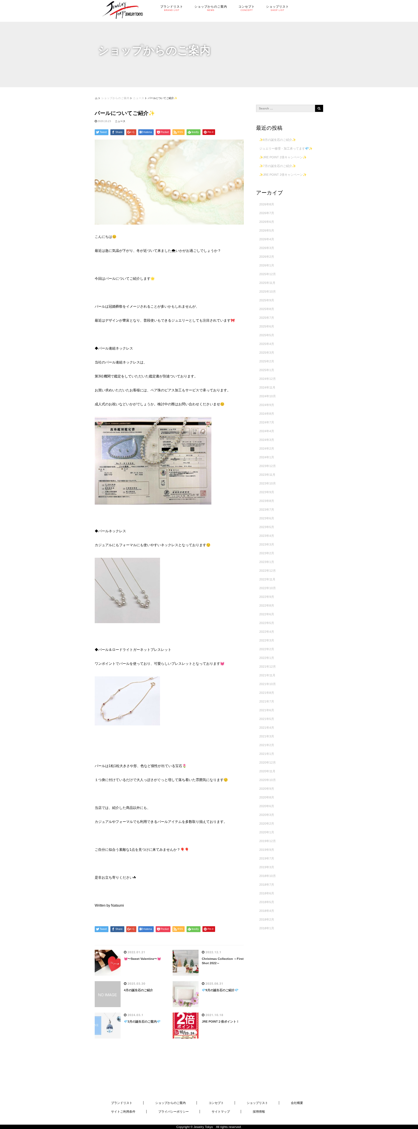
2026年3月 (266, 248)
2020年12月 (267, 762)
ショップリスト (257, 1103)
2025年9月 (266, 300)
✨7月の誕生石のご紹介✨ (277, 166)
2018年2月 (266, 919)
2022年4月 (266, 631)
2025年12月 (267, 274)
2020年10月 (267, 780)
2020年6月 (266, 806)
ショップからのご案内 (115, 98)
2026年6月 (266, 221)
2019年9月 (266, 849)
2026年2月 (266, 256)
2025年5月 (266, 335)
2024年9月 (266, 405)
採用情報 (259, 1111)
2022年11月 (267, 579)
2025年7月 (266, 317)
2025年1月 (266, 370)
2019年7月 (266, 858)
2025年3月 (266, 352)
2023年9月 (266, 492)
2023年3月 (266, 544)
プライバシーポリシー (173, 1111)
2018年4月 (266, 910)
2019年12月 (267, 841)
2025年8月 (266, 309)
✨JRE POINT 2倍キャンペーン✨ (283, 157)
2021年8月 (266, 692)
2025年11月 (267, 283)
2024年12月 (267, 378)
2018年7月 (266, 884)
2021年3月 (266, 736)
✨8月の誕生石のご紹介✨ (277, 140)
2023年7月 (266, 509)
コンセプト (216, 1103)
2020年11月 (267, 771)
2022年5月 (266, 623)
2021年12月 (267, 666)
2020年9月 (266, 788)
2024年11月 (267, 387)
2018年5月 (266, 902)
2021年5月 (266, 719)
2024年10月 (267, 396)
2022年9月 (266, 597)
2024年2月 (266, 448)
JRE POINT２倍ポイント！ (220, 1021)
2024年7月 (266, 422)
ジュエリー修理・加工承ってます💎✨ (285, 148)
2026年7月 (266, 213)
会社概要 (297, 1103)
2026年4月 (266, 239)
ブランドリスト (121, 1103)
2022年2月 (266, 649)
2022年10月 (267, 588)
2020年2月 (266, 823)
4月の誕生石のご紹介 (138, 990)
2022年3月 (266, 640)
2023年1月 (266, 562)
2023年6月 (266, 518)
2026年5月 (266, 230)
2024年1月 (266, 457)
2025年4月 (266, 344)
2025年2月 (266, 361)
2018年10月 (267, 876)
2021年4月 (266, 727)
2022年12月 (267, 570)
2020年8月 (266, 797)
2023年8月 (266, 501)
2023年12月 (267, 466)
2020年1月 (266, 832)
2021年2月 (266, 745)
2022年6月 (266, 614)
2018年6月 (266, 893)
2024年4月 (266, 431)
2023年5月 (266, 527)
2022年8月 (266, 605)
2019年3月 (266, 867)
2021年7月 (266, 701)
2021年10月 (267, 684)
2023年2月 (266, 553)
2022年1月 (266, 658)
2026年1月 (266, 265)
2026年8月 (266, 204)
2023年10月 (267, 483)
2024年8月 (266, 413)
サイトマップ (221, 1111)
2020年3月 (266, 815)
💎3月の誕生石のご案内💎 (142, 1021)
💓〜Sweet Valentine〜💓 (142, 958)
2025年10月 (267, 291)
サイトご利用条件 (123, 1111)
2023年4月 (266, 535)
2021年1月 (266, 754)
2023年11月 (267, 474)
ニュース (138, 98)
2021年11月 (267, 675)
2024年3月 (266, 440)
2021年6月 (266, 710)
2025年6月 (266, 326)
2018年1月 (266, 928)
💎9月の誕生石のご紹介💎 (220, 990)
